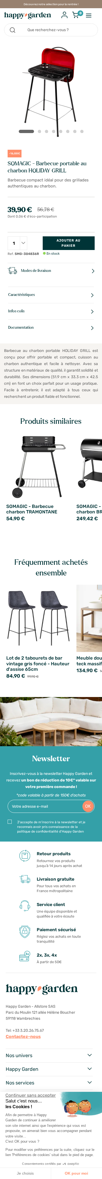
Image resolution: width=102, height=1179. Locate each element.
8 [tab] (83, 132)
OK (88, 806)
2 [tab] (40, 132)
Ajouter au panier (69, 243)
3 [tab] (47, 132)
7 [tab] (76, 132)
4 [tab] (54, 132)
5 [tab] (61, 132)
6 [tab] (69, 132)
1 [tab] (26, 131)
